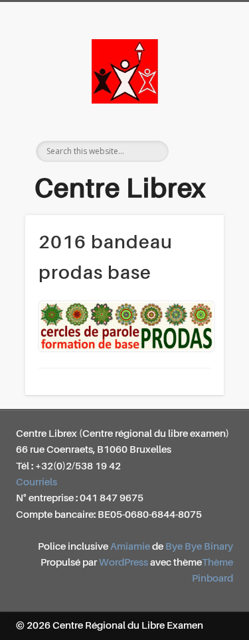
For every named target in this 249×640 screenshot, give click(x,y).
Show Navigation (201, 118)
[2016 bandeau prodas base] (124, 326)
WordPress (123, 563)
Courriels (36, 482)
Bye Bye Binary (199, 547)
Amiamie (130, 547)
